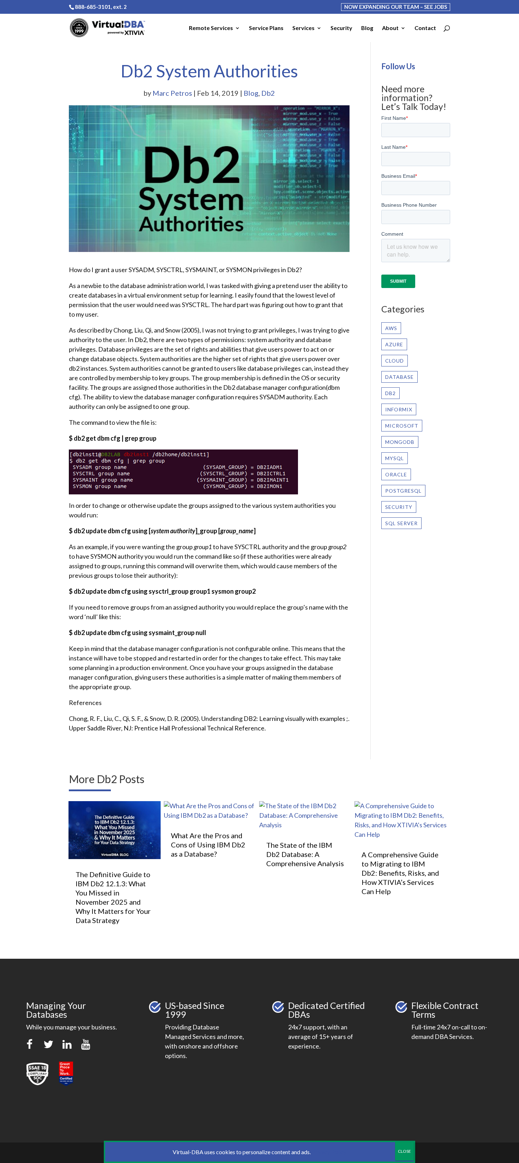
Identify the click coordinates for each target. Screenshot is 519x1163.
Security (341, 28)
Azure (394, 344)
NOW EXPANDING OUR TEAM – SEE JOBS (395, 7)
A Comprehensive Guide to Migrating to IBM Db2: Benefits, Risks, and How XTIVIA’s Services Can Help (400, 872)
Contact (425, 28)
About (390, 28)
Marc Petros (172, 93)
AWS (391, 328)
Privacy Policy (329, 1152)
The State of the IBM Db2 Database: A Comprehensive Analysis (305, 854)
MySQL (394, 458)
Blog (367, 28)
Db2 (268, 93)
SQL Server (401, 523)
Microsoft (401, 426)
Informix (398, 409)
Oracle (396, 474)
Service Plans (266, 28)
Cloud (394, 361)
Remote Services (211, 28)
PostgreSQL (403, 491)
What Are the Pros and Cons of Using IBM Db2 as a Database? (208, 844)
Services (303, 28)
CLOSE (404, 1151)
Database (399, 377)
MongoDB (399, 442)
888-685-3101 (93, 7)
